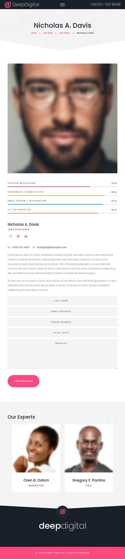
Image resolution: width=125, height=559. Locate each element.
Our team (47, 33)
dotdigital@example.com (52, 247)
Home (33, 33)
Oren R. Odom (36, 480)
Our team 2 (64, 33)
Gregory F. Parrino (88, 480)
